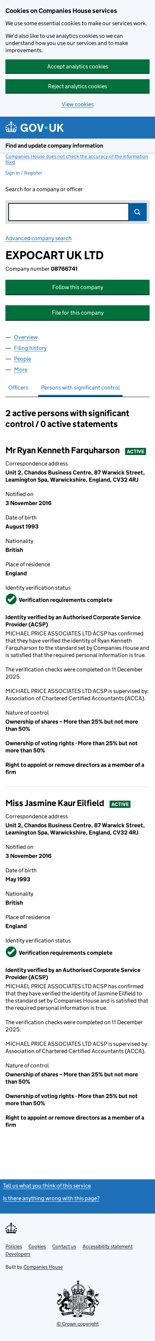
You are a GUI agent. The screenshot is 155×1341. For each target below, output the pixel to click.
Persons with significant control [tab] (80, 387)
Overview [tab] (25, 337)
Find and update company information (54, 145)
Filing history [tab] (30, 348)
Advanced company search (38, 238)
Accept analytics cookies (77, 66)
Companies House (43, 1267)
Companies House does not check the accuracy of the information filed (76, 159)
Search (138, 212)
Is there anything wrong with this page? (51, 1198)
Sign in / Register (23, 173)
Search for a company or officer (44, 189)
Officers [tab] (18, 387)
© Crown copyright (78, 1323)
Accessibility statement (108, 1246)
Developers (17, 1254)
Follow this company (77, 287)
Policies (13, 1246)
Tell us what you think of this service (47, 1185)
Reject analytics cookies (77, 86)
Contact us (64, 1246)
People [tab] (22, 358)
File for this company (77, 312)
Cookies (37, 1246)
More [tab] (20, 369)
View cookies (78, 104)
